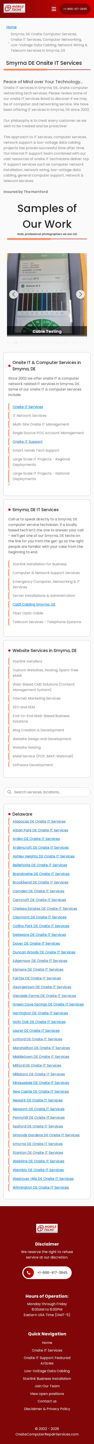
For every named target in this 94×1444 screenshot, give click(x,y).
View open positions (47, 1393)
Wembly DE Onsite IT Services (38, 1169)
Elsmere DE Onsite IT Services (38, 969)
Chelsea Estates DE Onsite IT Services (45, 908)
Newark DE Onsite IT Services (38, 1100)
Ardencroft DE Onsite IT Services (41, 847)
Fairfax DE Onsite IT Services (37, 978)
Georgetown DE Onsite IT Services (42, 987)
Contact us (47, 1401)
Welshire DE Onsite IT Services (38, 1161)
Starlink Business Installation (47, 1378)
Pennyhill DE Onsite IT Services (39, 1117)
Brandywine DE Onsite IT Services (41, 873)
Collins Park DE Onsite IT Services (41, 925)
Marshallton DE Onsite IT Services (41, 1047)
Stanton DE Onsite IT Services (38, 1152)
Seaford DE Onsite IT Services (38, 1126)
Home (11, 27)
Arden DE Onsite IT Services (36, 838)
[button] (13, 294)
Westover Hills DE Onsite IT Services (43, 1178)
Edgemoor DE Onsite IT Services (40, 960)
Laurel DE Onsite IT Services (36, 1030)
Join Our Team (47, 1386)
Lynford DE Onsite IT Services (37, 1039)
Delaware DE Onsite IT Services (39, 934)
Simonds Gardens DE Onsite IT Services (46, 1135)
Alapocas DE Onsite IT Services (39, 821)
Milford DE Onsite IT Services (37, 1065)
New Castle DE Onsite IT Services (41, 1091)
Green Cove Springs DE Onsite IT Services (48, 1004)
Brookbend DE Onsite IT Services (40, 882)
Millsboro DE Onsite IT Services (39, 1074)
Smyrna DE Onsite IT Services (38, 1143)
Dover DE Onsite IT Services (36, 943)
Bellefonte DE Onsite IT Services (40, 865)
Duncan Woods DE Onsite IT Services (44, 952)
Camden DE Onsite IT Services (38, 891)
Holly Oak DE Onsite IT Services (39, 1021)
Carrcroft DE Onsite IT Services (39, 899)
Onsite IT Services (28, 406)
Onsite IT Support (28, 441)
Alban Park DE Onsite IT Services (40, 830)
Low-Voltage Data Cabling (47, 1370)
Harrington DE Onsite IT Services (40, 1013)
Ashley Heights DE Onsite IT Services (44, 856)
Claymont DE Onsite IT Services (39, 917)
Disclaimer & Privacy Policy (47, 1408)
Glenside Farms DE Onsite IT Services (44, 995)
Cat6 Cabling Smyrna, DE (34, 604)
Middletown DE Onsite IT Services (41, 1056)
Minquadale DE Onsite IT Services (41, 1082)
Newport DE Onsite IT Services (38, 1109)
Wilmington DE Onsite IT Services (41, 1187)
